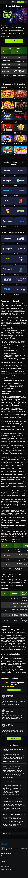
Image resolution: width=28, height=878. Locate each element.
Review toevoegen (14, 690)
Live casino (9, 88)
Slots (23, 87)
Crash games (15, 88)
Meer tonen (14, 738)
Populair (3, 87)
